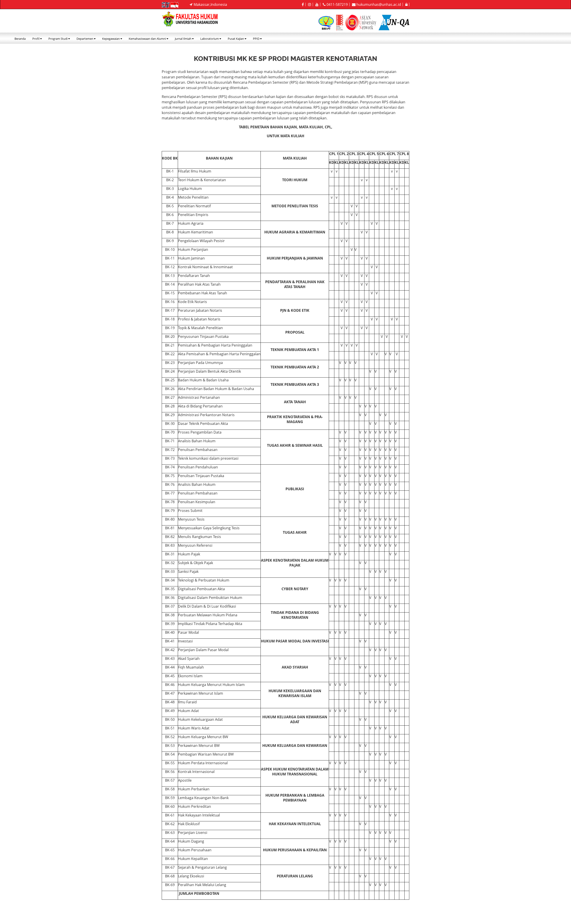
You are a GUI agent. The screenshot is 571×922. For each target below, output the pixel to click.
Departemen (85, 39)
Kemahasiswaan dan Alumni (148, 39)
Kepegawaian (111, 39)
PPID (256, 39)
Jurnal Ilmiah (183, 39)
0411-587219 (337, 4)
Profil (36, 39)
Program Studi (58, 39)
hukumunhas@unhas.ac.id (378, 4)
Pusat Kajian (236, 39)
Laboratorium (209, 39)
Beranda (20, 39)
